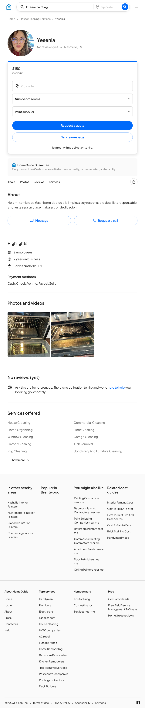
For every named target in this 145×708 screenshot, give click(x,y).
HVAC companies (50, 630)
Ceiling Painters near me (89, 569)
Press (8, 617)
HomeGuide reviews (121, 615)
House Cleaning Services (35, 18)
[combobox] (56, 6)
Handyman (46, 599)
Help (7, 630)
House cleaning (48, 624)
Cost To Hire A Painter (120, 508)
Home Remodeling (50, 649)
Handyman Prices (118, 537)
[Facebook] (138, 702)
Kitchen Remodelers (51, 661)
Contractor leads (118, 599)
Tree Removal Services (53, 667)
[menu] (9, 7)
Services (54, 182)
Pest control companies (53, 673)
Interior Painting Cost (120, 502)
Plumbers (45, 605)
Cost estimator (83, 605)
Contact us (11, 624)
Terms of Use (41, 702)
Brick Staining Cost (118, 531)
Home (11, 18)
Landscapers (47, 617)
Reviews (39, 182)
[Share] (133, 181)
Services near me (84, 611)
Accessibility (82, 702)
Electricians (46, 611)
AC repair (45, 636)
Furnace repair (48, 642)
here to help (116, 387)
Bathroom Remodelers (53, 655)
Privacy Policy (61, 702)
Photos (24, 182)
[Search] (125, 6)
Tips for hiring (82, 599)
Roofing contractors (51, 680)
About (11, 182)
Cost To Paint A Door (119, 525)
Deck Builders (47, 686)
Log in (8, 605)
